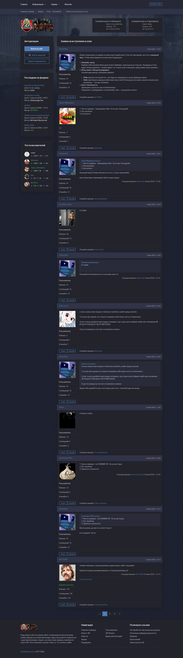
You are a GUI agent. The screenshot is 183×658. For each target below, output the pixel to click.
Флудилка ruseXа (31, 95)
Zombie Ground (86, 579)
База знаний (135, 639)
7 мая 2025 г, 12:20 (153, 49)
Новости (84, 636)
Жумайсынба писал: (90, 262)
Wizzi (61, 407)
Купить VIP (85, 633)
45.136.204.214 (147, 29)
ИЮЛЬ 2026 (29, 125)
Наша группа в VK (137, 643)
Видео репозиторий (114, 636)
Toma (96, 452)
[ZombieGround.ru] (37, 25)
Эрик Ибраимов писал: (91, 161)
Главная (24, 4)
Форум (40, 11)
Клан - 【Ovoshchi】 (54, 11)
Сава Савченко (100, 503)
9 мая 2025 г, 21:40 (153, 255)
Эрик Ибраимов (66, 103)
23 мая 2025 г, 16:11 (153, 560)
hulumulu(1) (99, 250)
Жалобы (68, 4)
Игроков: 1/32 (111, 26)
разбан (27, 105)
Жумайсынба (65, 204)
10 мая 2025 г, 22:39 (153, 357)
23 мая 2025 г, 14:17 (153, 509)
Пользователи (111, 630)
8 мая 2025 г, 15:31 (153, 154)
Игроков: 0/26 (147, 26)
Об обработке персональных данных (145, 630)
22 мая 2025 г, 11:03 (153, 407)
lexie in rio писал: (88, 364)
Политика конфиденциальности (143, 633)
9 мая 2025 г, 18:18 (153, 204)
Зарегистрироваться (37, 61)
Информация (38, 4)
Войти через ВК (38, 55)
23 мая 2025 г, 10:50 (153, 458)
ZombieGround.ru (28, 652)
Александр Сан (36, 100)
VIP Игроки (110, 633)
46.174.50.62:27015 (113, 29)
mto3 (32, 90)
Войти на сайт (156, 4)
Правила (133, 636)
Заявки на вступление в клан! (36, 115)
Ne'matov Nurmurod (38, 120)
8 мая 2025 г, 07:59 (153, 103)
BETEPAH (98, 97)
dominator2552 (65, 458)
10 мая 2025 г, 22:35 (153, 306)
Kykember (63, 49)
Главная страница (27, 11)
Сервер (54, 4)
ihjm (32, 130)
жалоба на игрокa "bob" (34, 85)
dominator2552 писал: (90, 516)
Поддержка (86, 643)
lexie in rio (63, 306)
